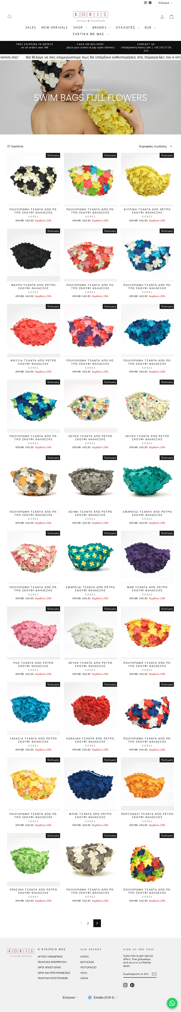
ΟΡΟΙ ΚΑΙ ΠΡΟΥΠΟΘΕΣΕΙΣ (54, 972)
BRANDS (100, 27)
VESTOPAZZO (88, 967)
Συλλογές (94, 89)
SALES (30, 27)
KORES (84, 956)
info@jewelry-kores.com (136, 47)
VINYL (83, 972)
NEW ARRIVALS (55, 27)
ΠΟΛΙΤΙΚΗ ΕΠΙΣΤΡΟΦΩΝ (53, 978)
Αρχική (83, 89)
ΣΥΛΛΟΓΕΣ (126, 27)
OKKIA (84, 978)
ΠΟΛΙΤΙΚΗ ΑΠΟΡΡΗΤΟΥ (52, 962)
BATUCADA (87, 962)
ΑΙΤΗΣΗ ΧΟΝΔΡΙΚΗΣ (50, 956)
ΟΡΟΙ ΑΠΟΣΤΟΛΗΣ (49, 967)
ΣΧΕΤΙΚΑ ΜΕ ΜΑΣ (89, 34)
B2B (149, 27)
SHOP (78, 27)
